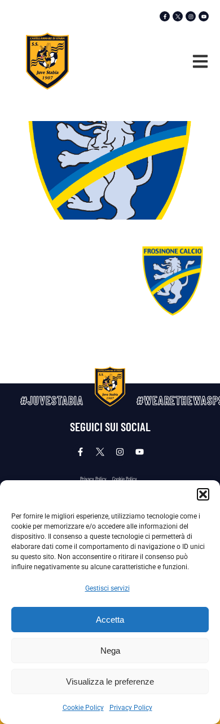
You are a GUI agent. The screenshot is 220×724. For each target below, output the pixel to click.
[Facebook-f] (165, 16)
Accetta (110, 619)
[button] (203, 494)
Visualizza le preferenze (110, 681)
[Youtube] (204, 16)
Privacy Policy (130, 708)
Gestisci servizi (107, 588)
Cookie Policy (83, 708)
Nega (110, 650)
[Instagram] (191, 16)
